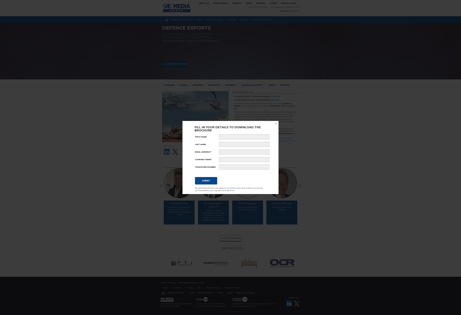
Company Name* (203, 159)
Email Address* (203, 152)
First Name (201, 137)
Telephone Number (205, 167)
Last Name (200, 144)
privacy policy (235, 188)
